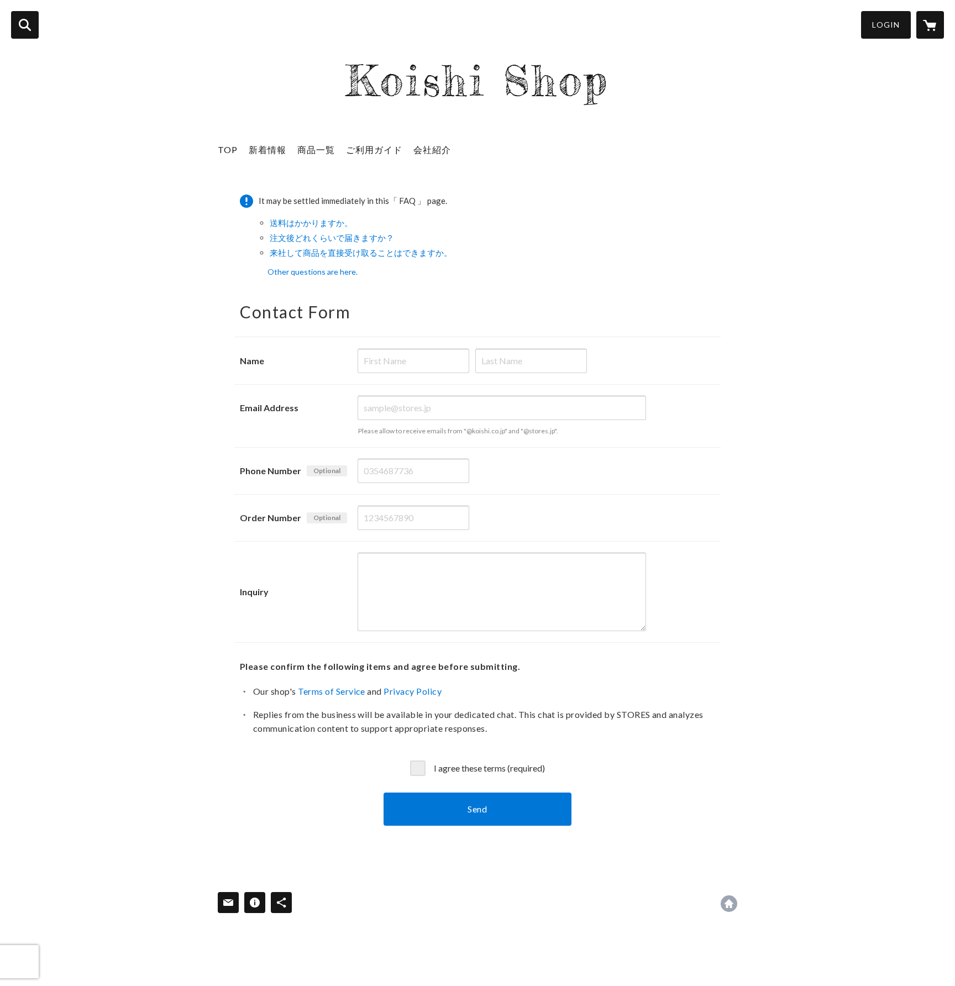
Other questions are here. (312, 271)
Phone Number (270, 470)
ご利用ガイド (374, 149)
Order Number (270, 517)
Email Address (269, 407)
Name (252, 360)
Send (477, 809)
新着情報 (267, 149)
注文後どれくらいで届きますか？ (332, 238)
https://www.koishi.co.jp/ (729, 903)
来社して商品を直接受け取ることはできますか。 (361, 253)
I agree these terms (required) (489, 768)
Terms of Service (331, 691)
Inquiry (254, 591)
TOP (228, 149)
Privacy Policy (413, 691)
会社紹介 (432, 149)
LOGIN (886, 24)
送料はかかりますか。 (311, 223)
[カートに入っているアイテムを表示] (930, 25)
